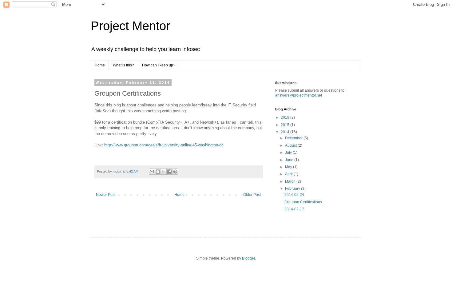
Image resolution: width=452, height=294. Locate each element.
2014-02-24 (294, 195)
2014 (285, 132)
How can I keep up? (158, 65)
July (289, 152)
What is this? (123, 65)
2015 (285, 125)
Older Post (252, 195)
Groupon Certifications (303, 202)
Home (100, 65)
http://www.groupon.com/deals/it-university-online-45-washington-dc (164, 145)
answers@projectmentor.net (298, 95)
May (289, 167)
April (289, 174)
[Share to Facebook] (169, 172)
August (291, 145)
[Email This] (152, 172)
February (293, 188)
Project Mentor (130, 26)
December (294, 138)
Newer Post (105, 195)
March (290, 181)
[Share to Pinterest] (175, 172)
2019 (285, 117)
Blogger (248, 258)
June (289, 160)
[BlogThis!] (158, 172)
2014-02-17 (294, 209)
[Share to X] (164, 172)
